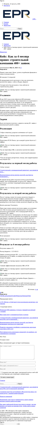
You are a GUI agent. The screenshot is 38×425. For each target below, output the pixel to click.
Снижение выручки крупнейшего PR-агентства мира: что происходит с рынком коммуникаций (18, 392)
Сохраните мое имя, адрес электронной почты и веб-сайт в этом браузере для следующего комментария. (19, 373)
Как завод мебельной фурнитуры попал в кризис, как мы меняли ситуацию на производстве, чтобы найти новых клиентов (18, 406)
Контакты (7, 5)
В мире (6, 24)
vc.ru (36, 289)
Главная (6, 22)
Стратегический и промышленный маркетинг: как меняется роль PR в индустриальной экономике (19, 387)
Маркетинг (7, 25)
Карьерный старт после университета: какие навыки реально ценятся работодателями (16, 400)
